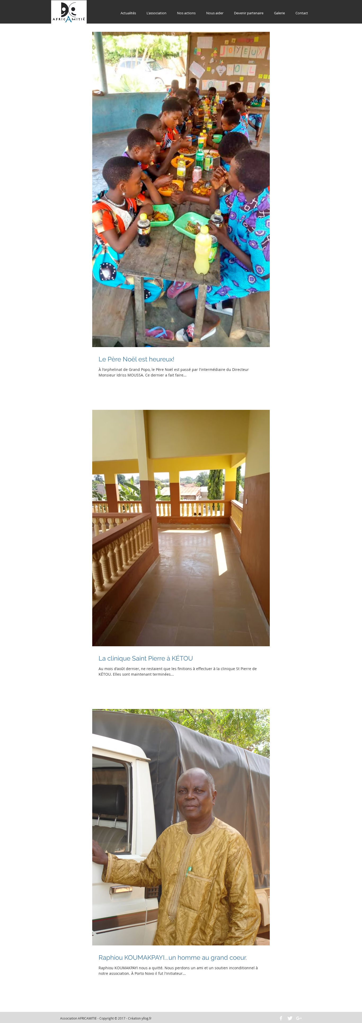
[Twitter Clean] (290, 1018)
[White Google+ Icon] (299, 1018)
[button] (156, 13)
